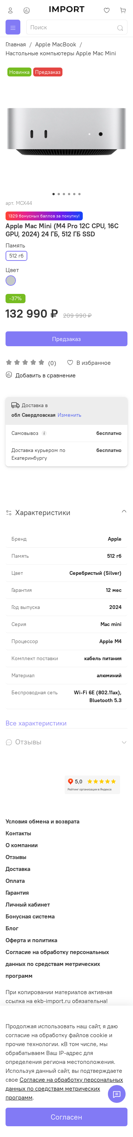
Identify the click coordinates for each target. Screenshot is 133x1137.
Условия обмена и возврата (42, 821)
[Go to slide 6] (79, 194)
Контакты (18, 833)
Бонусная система (30, 916)
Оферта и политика (31, 940)
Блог (12, 928)
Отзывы (16, 857)
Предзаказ (66, 339)
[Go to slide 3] (64, 194)
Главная (16, 44)
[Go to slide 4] (69, 194)
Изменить (69, 415)
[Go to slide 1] (53, 194)
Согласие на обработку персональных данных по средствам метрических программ (57, 963)
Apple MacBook (55, 44)
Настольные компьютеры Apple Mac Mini (61, 53)
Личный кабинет (28, 904)
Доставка (18, 868)
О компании (22, 845)
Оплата (15, 880)
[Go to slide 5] (74, 194)
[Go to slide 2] (59, 194)
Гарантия (17, 892)
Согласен (66, 1116)
